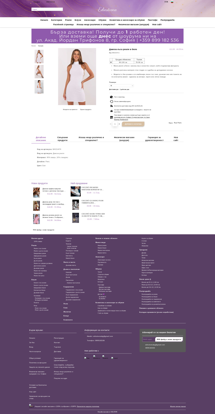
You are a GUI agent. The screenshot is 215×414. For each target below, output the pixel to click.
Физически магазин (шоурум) (133, 24)
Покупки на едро (60, 378)
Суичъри (69, 238)
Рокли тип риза (39, 275)
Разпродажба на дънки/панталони (154, 304)
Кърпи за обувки (147, 238)
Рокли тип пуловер (40, 271)
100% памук (38, 241)
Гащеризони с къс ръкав (74, 290)
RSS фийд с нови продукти (43, 230)
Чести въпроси (35, 351)
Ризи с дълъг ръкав (41, 310)
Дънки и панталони (71, 269)
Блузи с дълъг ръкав (41, 285)
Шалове (100, 265)
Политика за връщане (38, 363)
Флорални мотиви (148, 260)
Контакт (57, 342)
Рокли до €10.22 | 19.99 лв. (151, 285)
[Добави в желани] (182, 108)
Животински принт (148, 263)
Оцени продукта (85, 109)
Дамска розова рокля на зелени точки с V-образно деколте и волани (53, 216)
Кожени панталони (73, 283)
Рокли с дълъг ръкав (41, 251)
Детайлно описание (41, 138)
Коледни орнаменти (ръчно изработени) (156, 312)
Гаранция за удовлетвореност (154, 138)
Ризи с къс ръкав (41, 308)
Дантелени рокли (40, 266)
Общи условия (35, 358)
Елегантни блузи (39, 290)
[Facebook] (179, 2)
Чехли (100, 272)
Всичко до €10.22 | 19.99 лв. (151, 287)
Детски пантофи (104, 289)
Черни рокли (38, 273)
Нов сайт (157, 24)
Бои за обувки (102, 308)
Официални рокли (40, 256)
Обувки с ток (102, 277)
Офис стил (145, 268)
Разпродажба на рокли (150, 294)
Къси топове (70, 253)
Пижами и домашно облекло (151, 308)
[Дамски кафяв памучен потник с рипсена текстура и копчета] (36, 193)
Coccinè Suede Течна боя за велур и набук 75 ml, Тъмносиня (93, 215)
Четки (144, 243)
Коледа (144, 275)
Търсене (57, 347)
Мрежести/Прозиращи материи (152, 270)
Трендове (40, 45)
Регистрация (59, 338)
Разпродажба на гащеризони (152, 299)
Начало (44, 20)
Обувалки (145, 246)
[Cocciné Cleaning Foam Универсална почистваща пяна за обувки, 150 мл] (76, 205)
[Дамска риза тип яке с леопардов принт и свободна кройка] (36, 206)
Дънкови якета (71, 265)
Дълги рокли (38, 261)
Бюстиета (69, 256)
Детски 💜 (101, 294)
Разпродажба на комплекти (151, 301)
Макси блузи (70, 258)
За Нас (32, 342)
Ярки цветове (146, 265)
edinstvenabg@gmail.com (103, 336)
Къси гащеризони (72, 295)
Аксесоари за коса (104, 260)
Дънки (68, 277)
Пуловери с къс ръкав (42, 298)
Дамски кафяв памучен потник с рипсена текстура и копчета (54, 190)
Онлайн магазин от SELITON (107, 412)
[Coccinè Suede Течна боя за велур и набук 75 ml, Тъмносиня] (76, 218)
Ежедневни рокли (40, 253)
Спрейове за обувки (105, 305)
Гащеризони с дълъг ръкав (75, 292)
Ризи (35, 305)
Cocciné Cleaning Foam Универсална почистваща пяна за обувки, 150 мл (92, 202)
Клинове (69, 272)
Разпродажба (168, 20)
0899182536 (50, 2)
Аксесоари (89, 20)
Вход (31, 347)
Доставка (57, 351)
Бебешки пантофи (105, 291)
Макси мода (101, 242)
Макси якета (102, 253)
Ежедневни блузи (40, 288)
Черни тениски (72, 246)
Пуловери (37, 296)
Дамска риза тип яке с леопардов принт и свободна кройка (54, 203)
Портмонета (102, 262)
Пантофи (152, 20)
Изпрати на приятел (70, 109)
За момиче (102, 297)
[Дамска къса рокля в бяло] (77, 104)
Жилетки (67, 312)
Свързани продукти (62, 138)
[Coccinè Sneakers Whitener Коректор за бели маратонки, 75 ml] (76, 191)
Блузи (78, 20)
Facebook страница (63, 24)
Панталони (70, 280)
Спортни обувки (103, 274)
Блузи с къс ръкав (40, 283)
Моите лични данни (178, 406)
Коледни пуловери (41, 300)
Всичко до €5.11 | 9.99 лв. (150, 282)
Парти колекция (147, 272)
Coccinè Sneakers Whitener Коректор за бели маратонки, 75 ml (92, 189)
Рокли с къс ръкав (40, 248)
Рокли (68, 20)
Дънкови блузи (39, 292)
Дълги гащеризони (72, 297)
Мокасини (101, 279)
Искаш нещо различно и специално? (96, 24)
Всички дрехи (37, 238)
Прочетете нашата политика (88, 406)
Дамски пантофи (104, 287)
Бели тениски (71, 248)
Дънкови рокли (39, 268)
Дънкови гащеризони (73, 300)
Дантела (144, 255)
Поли (65, 304)
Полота (36, 302)
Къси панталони (71, 275)
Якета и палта (69, 262)
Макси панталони (104, 250)
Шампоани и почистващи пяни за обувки (112, 311)
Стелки (144, 241)
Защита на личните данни (39, 367)
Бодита (68, 241)
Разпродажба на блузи (149, 297)
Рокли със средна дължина (43, 263)
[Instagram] (182, 2)
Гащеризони (68, 287)
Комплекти (68, 320)
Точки (143, 258)
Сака (65, 308)
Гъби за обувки (103, 313)
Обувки (102, 20)
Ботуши (100, 282)
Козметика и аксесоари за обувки (127, 20)
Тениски (68, 244)
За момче (102, 298)
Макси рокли (102, 245)
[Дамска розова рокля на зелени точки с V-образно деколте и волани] (36, 219)
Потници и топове (72, 251)
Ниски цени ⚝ (145, 279)
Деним (144, 253)
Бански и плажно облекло (106, 238)
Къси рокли (38, 258)
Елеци (66, 316)
